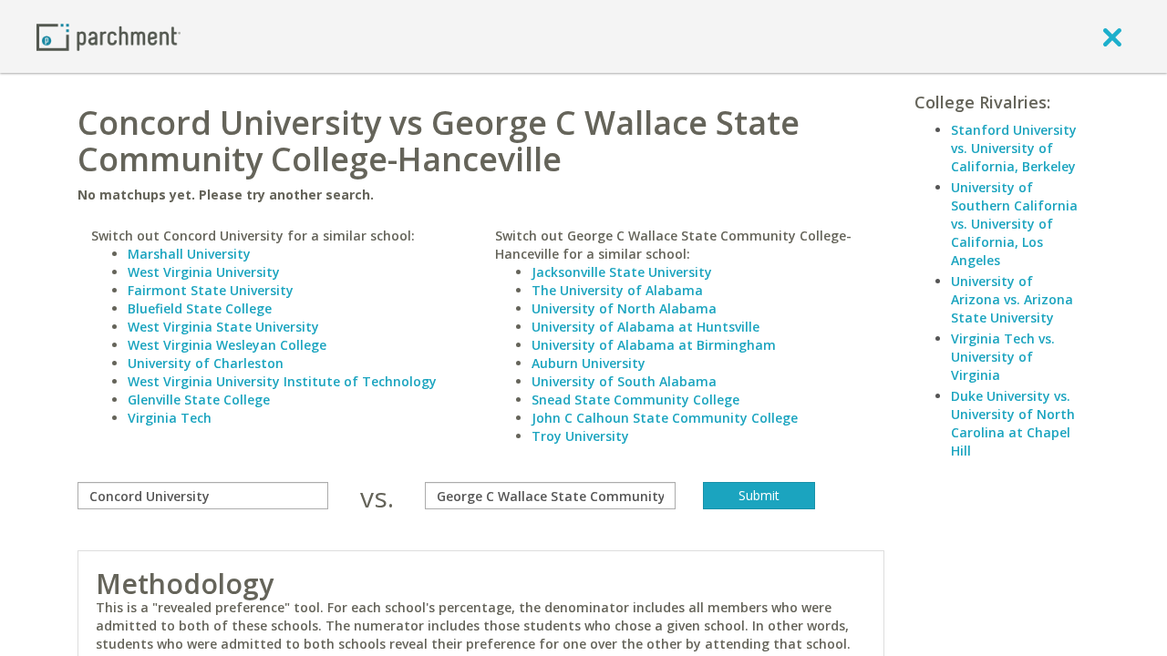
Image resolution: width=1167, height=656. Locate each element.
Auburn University (588, 363)
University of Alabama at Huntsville (645, 326)
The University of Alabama (617, 290)
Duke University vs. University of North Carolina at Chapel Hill (1013, 423)
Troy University (580, 436)
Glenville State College (199, 399)
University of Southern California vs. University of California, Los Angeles (1014, 224)
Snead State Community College (635, 399)
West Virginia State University (223, 326)
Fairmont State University (211, 290)
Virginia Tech (170, 417)
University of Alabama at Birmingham (654, 345)
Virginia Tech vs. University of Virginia (1003, 357)
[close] (1112, 36)
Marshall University (189, 253)
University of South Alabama (624, 381)
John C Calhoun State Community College (665, 417)
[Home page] (108, 36)
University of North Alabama (624, 308)
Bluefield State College (200, 308)
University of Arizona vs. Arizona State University (1012, 299)
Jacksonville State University (622, 272)
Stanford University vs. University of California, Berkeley (1014, 148)
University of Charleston (206, 363)
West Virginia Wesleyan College (227, 345)
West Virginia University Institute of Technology (282, 381)
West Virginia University (204, 272)
